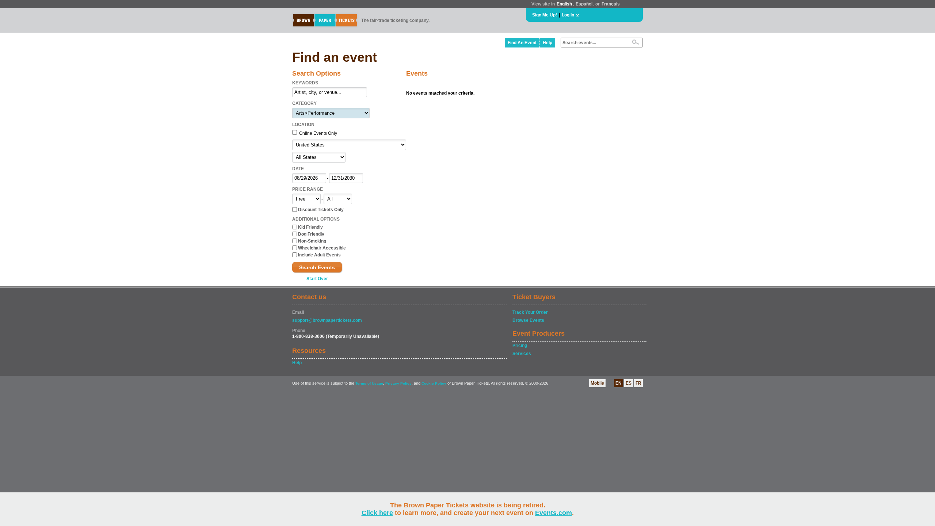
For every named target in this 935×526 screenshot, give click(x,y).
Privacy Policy (398, 383)
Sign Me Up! (544, 15)
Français (611, 4)
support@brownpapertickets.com (327, 320)
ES (628, 383)
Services (521, 353)
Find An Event (522, 42)
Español (584, 4)
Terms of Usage (369, 383)
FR (638, 383)
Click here (377, 513)
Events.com (553, 513)
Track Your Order (530, 312)
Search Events (317, 267)
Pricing (519, 345)
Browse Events (528, 320)
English (564, 4)
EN (618, 383)
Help (547, 42)
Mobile (597, 383)
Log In (568, 15)
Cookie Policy (433, 383)
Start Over (317, 278)
